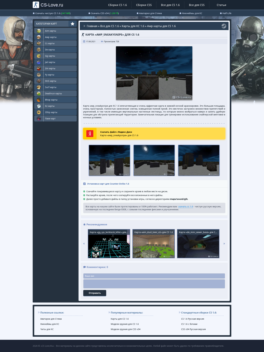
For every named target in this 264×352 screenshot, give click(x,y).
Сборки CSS (144, 5)
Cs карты (50, 43)
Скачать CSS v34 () (105, 13)
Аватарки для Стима (150, 13)
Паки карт (50, 118)
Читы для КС (47, 329)
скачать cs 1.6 (185, 206)
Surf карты (50, 87)
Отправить (95, 293)
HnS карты (50, 80)
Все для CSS (197, 5)
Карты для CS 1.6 (120, 318)
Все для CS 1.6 (170, 5)
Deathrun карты (53, 93)
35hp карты (51, 112)
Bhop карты (51, 99)
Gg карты (50, 55)
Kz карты (50, 106)
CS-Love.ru (52, 4)
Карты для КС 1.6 (133, 26)
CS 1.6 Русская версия (192, 318)
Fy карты (49, 74)
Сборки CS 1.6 (117, 5)
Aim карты (50, 30)
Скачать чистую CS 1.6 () (53, 13)
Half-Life (226, 13)
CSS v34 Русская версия (193, 329)
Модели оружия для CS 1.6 (125, 324)
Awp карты (51, 37)
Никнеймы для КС (192, 13)
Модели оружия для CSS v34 (125, 329)
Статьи (221, 5)
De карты (50, 49)
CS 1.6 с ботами (189, 324)
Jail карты (50, 62)
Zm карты (50, 68)
